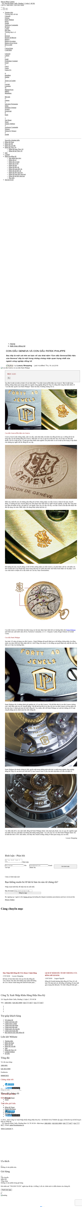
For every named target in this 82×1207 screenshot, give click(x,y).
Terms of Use (27, 897)
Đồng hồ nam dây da (15, 169)
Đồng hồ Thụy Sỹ (10, 147)
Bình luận (25, 862)
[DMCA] (12, 1116)
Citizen (7, 55)
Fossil (6, 63)
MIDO (7, 91)
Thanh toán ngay (6, 1190)
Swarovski (8, 111)
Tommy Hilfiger (10, 124)
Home (12, 344)
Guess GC (8, 70)
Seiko (6, 106)
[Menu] (1, 7)
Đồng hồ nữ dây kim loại (17, 176)
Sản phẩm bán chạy (15, 158)
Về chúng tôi (9, 1020)
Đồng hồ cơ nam (14, 162)
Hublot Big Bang (10, 1109)
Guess (7, 68)
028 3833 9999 (17, 1003)
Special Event (9, 180)
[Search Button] (1, 9)
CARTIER (8, 50)
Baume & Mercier (10, 37)
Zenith (7, 23)
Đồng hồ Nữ (9, 144)
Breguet (7, 36)
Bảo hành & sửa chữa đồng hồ (14, 1032)
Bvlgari (7, 27)
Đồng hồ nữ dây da (15, 171)
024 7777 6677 (39, 1003)
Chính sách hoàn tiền (11, 1031)
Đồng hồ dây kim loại (16, 172)
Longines (8, 86)
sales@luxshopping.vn (17, 1125)
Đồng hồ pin (13, 165)
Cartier (7, 28)
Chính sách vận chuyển (12, 1029)
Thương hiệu (9, 12)
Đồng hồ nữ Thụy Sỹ (15, 151)
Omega (7, 18)
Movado (7, 97)
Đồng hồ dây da (14, 167)
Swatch (7, 109)
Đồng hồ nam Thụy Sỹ (16, 149)
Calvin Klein (9, 48)
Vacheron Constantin (11, 25)
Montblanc (8, 93)
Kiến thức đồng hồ (17, 346)
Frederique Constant (11, 61)
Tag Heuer (8, 120)
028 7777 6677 (28, 1003)
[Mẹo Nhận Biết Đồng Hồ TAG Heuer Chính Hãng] (20, 926)
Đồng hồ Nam (9, 142)
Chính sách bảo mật (11, 1022)
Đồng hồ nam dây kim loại (17, 174)
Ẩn (9, 378)
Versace (7, 129)
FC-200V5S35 (9, 1113)
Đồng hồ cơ (12, 160)
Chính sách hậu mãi (11, 1027)
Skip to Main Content (7, 1)
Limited (7, 154)
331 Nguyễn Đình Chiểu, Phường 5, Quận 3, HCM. (18, 3)
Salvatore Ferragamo (11, 104)
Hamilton (8, 75)
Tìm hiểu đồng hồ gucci (12, 1114)
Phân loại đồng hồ (10, 156)
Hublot (7, 77)
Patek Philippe (9, 20)
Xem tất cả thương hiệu (12, 140)
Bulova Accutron (10, 41)
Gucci (7, 66)
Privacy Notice (9, 900)
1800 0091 (8, 1003)
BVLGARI (8, 45)
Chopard (7, 16)
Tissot (6, 122)
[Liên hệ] (1, 1192)
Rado (6, 115)
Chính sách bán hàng (11, 1025)
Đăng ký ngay (23, 893)
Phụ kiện (7, 30)
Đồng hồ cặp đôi (10, 145)
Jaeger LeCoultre (10, 81)
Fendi (6, 59)
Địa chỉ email (9, 891)
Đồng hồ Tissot (9, 1098)
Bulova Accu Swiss (11, 43)
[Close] (1, 1176)
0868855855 (5, 1075)
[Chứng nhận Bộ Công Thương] (9, 1086)
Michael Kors (9, 89)
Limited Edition (10, 1052)
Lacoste (7, 84)
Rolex (7, 21)
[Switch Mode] (3, 7)
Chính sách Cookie (11, 1023)
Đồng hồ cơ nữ (13, 163)
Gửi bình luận (65, 866)
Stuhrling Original (10, 107)
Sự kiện (7, 1053)
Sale (6, 153)
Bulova (7, 39)
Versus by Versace (10, 131)
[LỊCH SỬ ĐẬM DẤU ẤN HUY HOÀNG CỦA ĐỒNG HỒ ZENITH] (62, 927)
